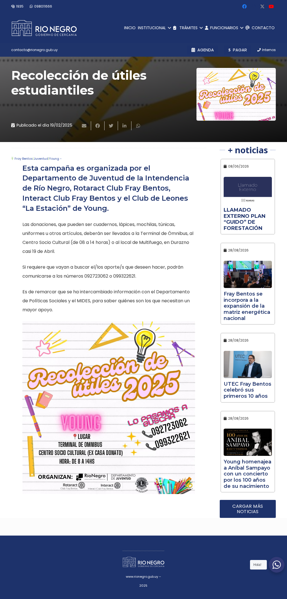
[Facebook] (244, 6)
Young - (55, 158)
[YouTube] (271, 6)
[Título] (262, 6)
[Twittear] (111, 125)
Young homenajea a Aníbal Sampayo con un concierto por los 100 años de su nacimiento (247, 474)
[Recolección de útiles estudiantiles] (236, 94)
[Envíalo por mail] (84, 125)
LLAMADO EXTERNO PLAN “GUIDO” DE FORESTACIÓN (244, 219)
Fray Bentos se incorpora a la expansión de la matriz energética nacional (247, 306)
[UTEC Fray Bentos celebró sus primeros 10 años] (248, 364)
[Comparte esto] (98, 125)
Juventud (41, 158)
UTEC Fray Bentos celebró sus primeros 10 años (247, 390)
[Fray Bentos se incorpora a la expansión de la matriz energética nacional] (248, 274)
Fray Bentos (24, 158)
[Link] (44, 28)
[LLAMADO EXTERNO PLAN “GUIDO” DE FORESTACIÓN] (248, 190)
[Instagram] (253, 6)
